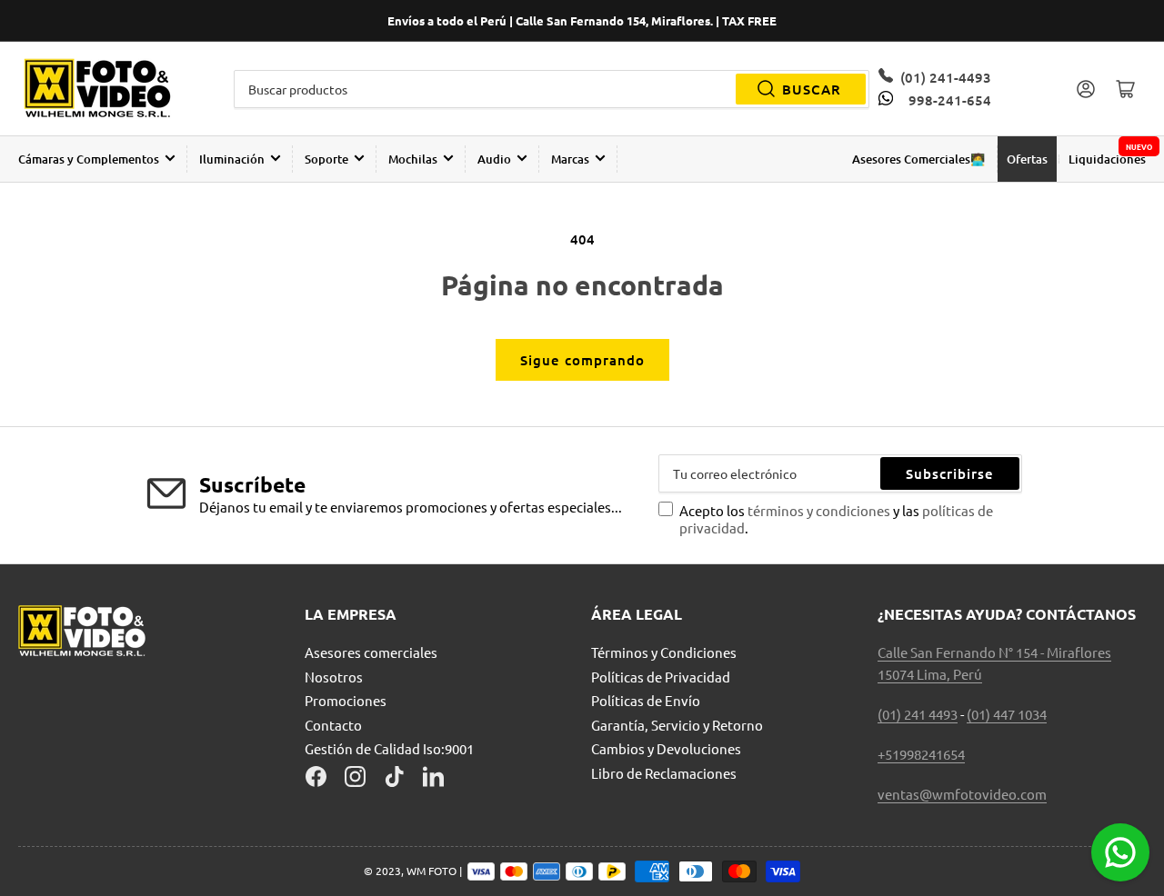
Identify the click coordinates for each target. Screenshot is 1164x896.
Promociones (345, 700)
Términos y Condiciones (664, 652)
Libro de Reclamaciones (664, 773)
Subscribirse (950, 473)
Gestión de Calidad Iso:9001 (389, 748)
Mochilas (412, 159)
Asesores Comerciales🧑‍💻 (918, 159)
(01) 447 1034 (1007, 713)
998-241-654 (949, 100)
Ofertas (1027, 159)
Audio (494, 159)
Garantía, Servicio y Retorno (677, 724)
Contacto (333, 724)
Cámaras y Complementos (88, 159)
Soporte (326, 159)
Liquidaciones (1107, 159)
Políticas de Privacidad (660, 676)
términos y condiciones (820, 510)
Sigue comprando (582, 360)
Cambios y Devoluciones (666, 748)
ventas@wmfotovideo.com (962, 793)
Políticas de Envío (645, 700)
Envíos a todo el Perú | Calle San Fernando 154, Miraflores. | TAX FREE (582, 20)
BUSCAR (811, 89)
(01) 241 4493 (918, 713)
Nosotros (334, 676)
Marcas (570, 159)
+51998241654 (921, 753)
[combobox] (552, 89)
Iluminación (232, 159)
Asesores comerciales (371, 652)
